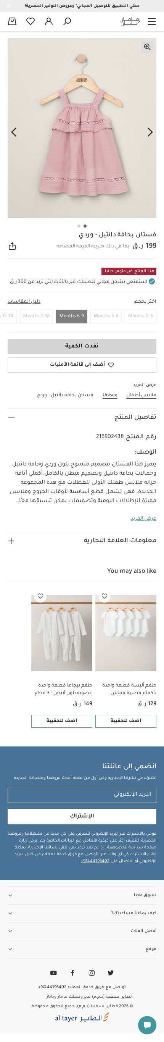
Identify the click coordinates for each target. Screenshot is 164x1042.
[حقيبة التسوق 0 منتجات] (12, 22)
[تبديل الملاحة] (151, 22)
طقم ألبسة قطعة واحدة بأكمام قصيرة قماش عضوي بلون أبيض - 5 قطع (127, 690)
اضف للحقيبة (126, 721)
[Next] (14, 132)
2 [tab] (78, 226)
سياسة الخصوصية (124, 847)
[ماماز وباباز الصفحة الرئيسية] (130, 21)
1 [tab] (85, 226)
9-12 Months (36, 316)
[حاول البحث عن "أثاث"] (67, 22)
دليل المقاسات (24, 302)
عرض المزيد (143, 519)
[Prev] (150, 132)
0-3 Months (140, 316)
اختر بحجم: (144, 302)
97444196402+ (95, 861)
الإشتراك (82, 817)
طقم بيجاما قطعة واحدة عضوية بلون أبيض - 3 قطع (63, 689)
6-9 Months (71, 316)
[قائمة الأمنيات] (104, 596)
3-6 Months (106, 316)
